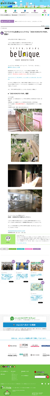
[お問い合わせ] (44, 11)
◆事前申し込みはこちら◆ (14, 67)
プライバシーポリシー (11, 383)
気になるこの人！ (14, 375)
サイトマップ (33, 383)
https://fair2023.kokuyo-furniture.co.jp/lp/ (16, 230)
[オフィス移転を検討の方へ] (25, 11)
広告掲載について (3, 383)
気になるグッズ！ (14, 377)
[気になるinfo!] (15, 11)
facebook (45, 384)
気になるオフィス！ (15, 374)
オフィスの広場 (8, 3)
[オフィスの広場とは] (35, 11)
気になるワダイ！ (14, 378)
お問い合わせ (3, 374)
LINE (42, 383)
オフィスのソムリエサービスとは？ (25, 318)
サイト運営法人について (26, 383)
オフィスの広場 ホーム (6, 14)
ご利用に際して (18, 383)
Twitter (48, 384)
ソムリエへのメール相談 (25, 324)
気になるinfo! (14, 14)
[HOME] (5, 11)
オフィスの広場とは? (24, 375)
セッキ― (47, 25)
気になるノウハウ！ (15, 379)
